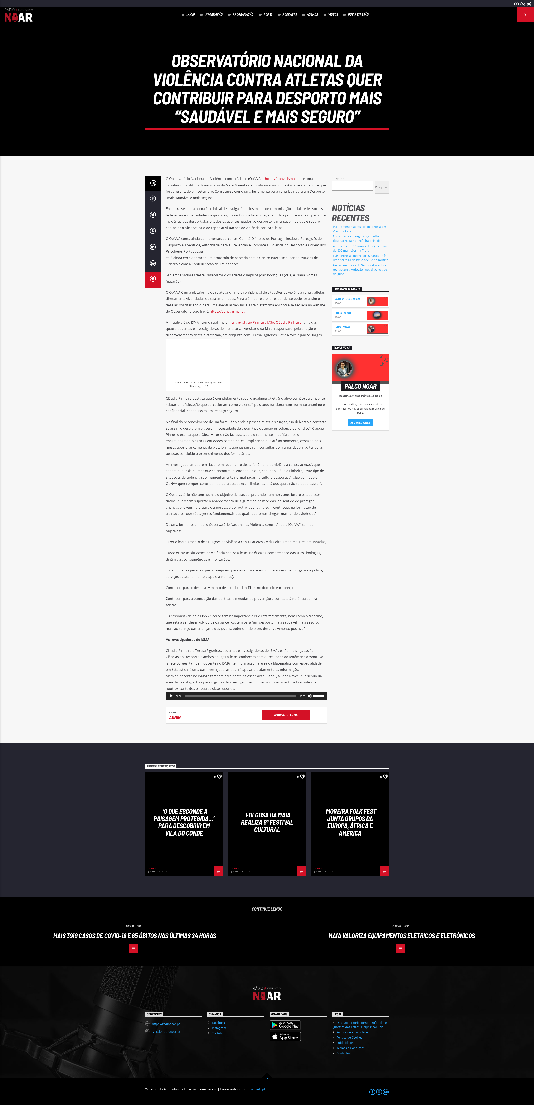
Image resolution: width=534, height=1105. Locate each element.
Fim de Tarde (343, 313)
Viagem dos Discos (347, 299)
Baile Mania (343, 327)
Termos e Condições (350, 1048)
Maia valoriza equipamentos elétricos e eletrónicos (401, 935)
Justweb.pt (257, 1089)
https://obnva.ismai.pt (282, 178)
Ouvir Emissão (358, 14)
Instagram (219, 1028)
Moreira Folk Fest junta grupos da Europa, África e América (351, 822)
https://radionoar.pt (166, 1024)
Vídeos (333, 14)
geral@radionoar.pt (166, 1032)
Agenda (312, 14)
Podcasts (289, 14)
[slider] (319, 695)
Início (190, 14)
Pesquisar (338, 178)
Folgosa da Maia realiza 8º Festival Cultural (267, 822)
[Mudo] (310, 696)
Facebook (218, 1023)
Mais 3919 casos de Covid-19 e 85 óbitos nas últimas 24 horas (134, 935)
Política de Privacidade (352, 1032)
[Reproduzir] (171, 696)
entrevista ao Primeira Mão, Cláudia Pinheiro (266, 322)
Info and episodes (360, 422)
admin (175, 717)
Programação (243, 14)
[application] (246, 696)
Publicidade (344, 1043)
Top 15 (267, 14)
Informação (214, 14)
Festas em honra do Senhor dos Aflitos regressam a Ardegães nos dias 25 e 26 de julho (360, 269)
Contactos (343, 1053)
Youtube (218, 1033)
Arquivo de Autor (286, 715)
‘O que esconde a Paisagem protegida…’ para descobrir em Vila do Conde (184, 822)
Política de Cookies (349, 1037)
